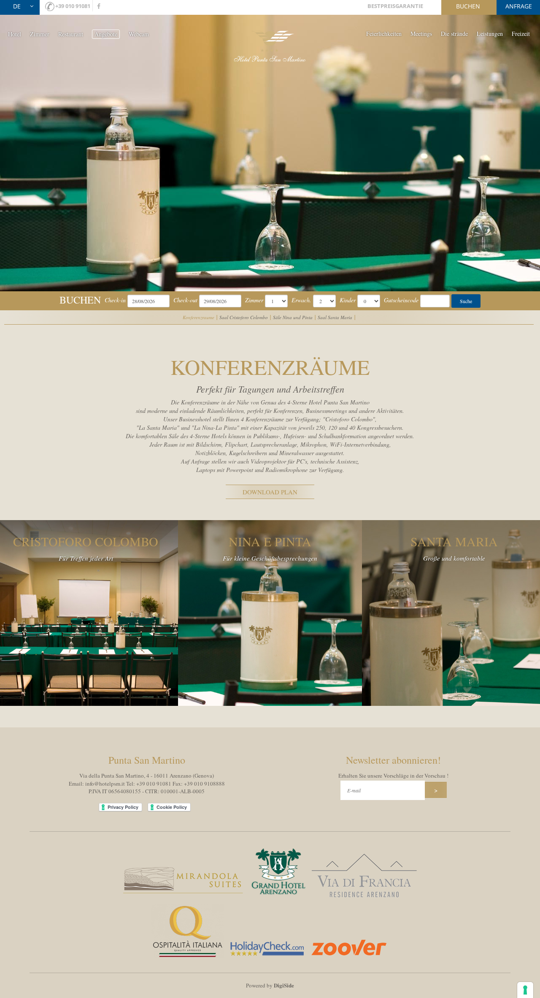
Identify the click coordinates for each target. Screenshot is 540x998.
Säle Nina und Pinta (293, 317)
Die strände (454, 34)
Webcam (139, 34)
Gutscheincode (401, 300)
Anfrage (518, 6)
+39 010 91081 (72, 6)
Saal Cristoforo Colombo (243, 317)
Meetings (421, 34)
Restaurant (70, 34)
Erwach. (301, 300)
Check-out (185, 300)
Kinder (348, 300)
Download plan (270, 492)
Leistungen (490, 34)
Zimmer (39, 34)
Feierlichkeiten (384, 34)
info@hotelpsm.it (105, 783)
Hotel (14, 34)
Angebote (105, 34)
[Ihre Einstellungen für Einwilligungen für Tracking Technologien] (525, 990)
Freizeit (521, 34)
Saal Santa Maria (335, 317)
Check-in (115, 300)
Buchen (468, 6)
